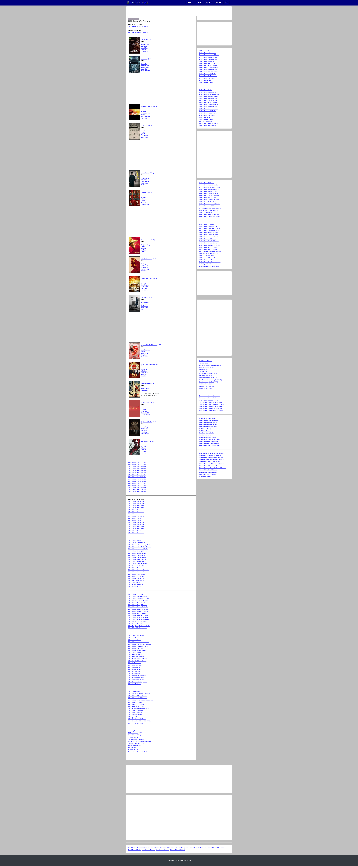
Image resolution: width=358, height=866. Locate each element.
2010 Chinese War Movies (136, 533)
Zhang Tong (144, 427)
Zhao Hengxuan (145, 350)
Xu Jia (143, 130)
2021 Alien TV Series (134, 691)
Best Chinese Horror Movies (208, 426)
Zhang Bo (144, 449)
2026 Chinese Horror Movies (208, 65)
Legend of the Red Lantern (149, 345)
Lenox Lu (143, 453)
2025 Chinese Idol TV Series (207, 239)
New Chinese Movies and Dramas (138, 847)
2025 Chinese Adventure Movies (209, 94)
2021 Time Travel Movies (136, 679)
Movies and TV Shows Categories (177, 847)
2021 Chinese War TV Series (137, 468)
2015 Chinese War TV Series (137, 481)
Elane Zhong (144, 48)
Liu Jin (143, 251)
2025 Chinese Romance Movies (208, 109)
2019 (133, 26)
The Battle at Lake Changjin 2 (208, 380)
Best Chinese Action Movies (207, 418)
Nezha (201, 371)
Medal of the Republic (147, 364)
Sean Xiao (144, 46)
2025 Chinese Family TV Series (208, 234)
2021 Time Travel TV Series (137, 719)
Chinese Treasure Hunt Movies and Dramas (212, 468)
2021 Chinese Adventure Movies (138, 549)
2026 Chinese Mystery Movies (208, 69)
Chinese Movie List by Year (197, 847)
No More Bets (203, 384)
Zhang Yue (144, 69)
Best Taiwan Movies (205, 435)
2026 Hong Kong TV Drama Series (210, 208)
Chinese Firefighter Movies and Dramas (211, 459)
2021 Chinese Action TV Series (137, 596)
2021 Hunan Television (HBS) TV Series (140, 721)
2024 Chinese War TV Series (137, 462)
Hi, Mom (202, 369)
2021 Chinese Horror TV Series (138, 611)
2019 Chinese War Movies (136, 514)
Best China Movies (205, 431)
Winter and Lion (146, 441)
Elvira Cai (144, 304)
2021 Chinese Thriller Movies (137, 576)
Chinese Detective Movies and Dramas (211, 457)
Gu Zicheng (144, 306)
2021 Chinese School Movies (137, 650)
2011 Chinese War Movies (136, 531)
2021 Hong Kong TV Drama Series (139, 626)
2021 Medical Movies (134, 663)
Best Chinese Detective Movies (208, 441)
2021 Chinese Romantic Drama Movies (140, 572)
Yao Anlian (144, 409)
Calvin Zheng (145, 433)
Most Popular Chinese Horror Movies (210, 408)
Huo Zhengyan (145, 116)
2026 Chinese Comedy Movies (208, 57)
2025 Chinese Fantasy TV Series (209, 237)
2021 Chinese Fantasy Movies (137, 557)
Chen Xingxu (145, 285)
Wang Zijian (144, 307)
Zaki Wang (144, 448)
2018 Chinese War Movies (136, 516)
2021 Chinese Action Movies (136, 542)
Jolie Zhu (143, 202)
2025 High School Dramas (207, 264)
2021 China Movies (134, 582)
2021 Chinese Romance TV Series (138, 619)
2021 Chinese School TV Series (137, 698)
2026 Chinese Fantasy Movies (208, 61)
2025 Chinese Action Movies (207, 92)
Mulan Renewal (145, 383)
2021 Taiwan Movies (134, 586)
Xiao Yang (144, 288)
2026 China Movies (205, 80)
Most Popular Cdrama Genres (208, 400)
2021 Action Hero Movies (136, 635)
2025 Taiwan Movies (205, 121)
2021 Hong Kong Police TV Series (138, 708)
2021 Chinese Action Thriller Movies (139, 547)
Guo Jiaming (145, 135)
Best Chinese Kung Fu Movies (208, 429)
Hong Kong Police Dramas (207, 474)
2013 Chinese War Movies (136, 526)
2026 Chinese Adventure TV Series (209, 187)
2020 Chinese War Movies (136, 512)
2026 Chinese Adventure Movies (209, 55)
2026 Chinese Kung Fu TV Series (209, 199)
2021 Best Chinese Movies (136, 580)
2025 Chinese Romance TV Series (209, 245)
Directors (163, 847)
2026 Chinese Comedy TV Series (209, 189)
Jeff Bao (143, 111)
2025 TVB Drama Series (206, 255)
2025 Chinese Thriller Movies (208, 113)
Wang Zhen (144, 183)
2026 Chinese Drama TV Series (208, 191)
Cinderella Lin (145, 413)
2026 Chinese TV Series (206, 183)
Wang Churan (145, 388)
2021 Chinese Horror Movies (137, 561)
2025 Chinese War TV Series (208, 249)
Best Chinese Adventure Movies (208, 420)
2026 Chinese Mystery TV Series (209, 202)
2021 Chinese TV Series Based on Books (140, 700)
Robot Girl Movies (205, 476)
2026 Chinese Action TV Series (208, 185)
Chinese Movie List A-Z (177, 850)
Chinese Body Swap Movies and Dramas (211, 453)
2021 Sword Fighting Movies (137, 675)
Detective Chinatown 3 (206, 377)
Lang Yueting (145, 204)
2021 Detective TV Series (136, 704)
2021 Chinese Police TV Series (137, 696)
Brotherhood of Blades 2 (135, 752)
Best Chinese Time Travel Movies (209, 445)
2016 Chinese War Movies (136, 520)
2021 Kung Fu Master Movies (137, 661)
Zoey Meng (144, 118)
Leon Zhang (144, 267)
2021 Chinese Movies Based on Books (139, 644)
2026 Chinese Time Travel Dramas (209, 216)
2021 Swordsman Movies (136, 677)
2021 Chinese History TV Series (138, 609)
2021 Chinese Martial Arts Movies (138, 642)
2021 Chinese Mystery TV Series (138, 617)
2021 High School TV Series (136, 706)
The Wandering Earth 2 (206, 382)
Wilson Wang (145, 65)
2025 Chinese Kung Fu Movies (208, 104)
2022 (143, 26)
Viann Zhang (144, 286)
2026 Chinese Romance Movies (208, 71)
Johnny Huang (145, 44)
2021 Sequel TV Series (135, 714)
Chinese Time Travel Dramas (208, 472)
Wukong (130, 737)
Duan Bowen (144, 290)
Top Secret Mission (146, 422)
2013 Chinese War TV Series (137, 485)
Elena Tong (144, 411)
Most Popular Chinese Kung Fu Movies (211, 410)
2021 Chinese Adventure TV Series (138, 598)
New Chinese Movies (148, 850)
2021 (139, 26)
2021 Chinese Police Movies (136, 648)
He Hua (143, 184)
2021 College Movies (134, 652)
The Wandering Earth (135, 739)
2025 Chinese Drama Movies (208, 98)
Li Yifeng (143, 283)
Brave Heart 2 (145, 173)
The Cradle (144, 192)
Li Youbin (143, 49)
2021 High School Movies (136, 656)
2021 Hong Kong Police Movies (137, 658)
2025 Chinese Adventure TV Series (209, 228)
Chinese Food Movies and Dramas (209, 461)
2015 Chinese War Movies (136, 522)
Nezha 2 (201, 363)
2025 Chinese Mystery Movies (208, 106)
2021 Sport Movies (134, 673)
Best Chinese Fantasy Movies (208, 424)
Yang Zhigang (145, 178)
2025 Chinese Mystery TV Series (209, 243)
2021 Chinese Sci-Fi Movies (136, 574)
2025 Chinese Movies (205, 90)
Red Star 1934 (145, 402)
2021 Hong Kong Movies (135, 584)
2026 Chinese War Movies (207, 78)
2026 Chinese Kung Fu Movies (208, 67)
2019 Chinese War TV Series (137, 472)
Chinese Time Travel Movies (208, 470)
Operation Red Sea (205, 386)
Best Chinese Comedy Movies (208, 422)
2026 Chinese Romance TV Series (209, 204)
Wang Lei (143, 374)
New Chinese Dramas (162, 850)
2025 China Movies (205, 117)
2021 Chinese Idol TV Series (137, 613)
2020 (136, 26)
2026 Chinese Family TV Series (208, 193)
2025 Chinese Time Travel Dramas (209, 262)
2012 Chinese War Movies (136, 528)
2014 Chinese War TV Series (137, 483)
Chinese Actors (154, 847)
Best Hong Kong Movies (206, 433)
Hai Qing (143, 114)
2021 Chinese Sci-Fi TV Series (137, 621)
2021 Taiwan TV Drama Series (137, 628)
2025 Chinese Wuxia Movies (207, 125)
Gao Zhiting (144, 64)
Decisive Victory (146, 239)
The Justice (144, 297)
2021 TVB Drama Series (135, 723)
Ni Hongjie (144, 179)
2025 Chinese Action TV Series (208, 226)
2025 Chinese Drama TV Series (208, 232)
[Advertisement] (171, 11)
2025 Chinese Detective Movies (208, 123)
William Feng (145, 269)
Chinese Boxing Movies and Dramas (210, 455)
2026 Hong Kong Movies (206, 82)
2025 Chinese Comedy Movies (208, 96)
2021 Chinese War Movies (136, 510)
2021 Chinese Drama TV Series (137, 603)
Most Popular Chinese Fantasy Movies (211, 406)
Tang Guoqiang (145, 245)
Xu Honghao (144, 51)
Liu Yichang (144, 390)
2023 (146, 26)
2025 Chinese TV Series (206, 224)
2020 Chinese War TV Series (137, 470)
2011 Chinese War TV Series (137, 489)
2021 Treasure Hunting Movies (137, 682)
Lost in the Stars (204, 388)
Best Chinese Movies (205, 361)
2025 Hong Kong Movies (206, 119)
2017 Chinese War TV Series (137, 477)
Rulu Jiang (144, 371)
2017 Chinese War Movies (136, 518)
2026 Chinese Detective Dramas (209, 214)
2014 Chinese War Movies (136, 524)
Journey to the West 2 (135, 743)
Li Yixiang (144, 432)
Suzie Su (143, 248)
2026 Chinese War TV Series (208, 206)
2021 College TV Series (135, 702)
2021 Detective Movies (135, 654)
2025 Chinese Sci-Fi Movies (207, 111)
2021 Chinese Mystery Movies (137, 565)
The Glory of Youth (146, 278)
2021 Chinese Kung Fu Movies (137, 563)
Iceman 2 (131, 749)
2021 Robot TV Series (135, 712)
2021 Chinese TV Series (135, 594)
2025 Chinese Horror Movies (208, 102)
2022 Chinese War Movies (136, 507)
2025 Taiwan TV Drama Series (208, 253)
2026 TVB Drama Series (206, 212)
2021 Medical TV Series (135, 710)
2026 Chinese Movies (205, 50)
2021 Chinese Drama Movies (137, 553)
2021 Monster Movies (135, 665)
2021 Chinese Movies (134, 540)
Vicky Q (143, 132)
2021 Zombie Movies (134, 684)
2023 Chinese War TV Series (137, 464)
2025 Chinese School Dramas (208, 260)
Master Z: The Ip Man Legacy (137, 741)
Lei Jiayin (144, 369)
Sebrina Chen (145, 67)
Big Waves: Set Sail (146, 106)
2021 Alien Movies (133, 637)
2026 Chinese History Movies (208, 63)
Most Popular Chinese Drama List (209, 396)
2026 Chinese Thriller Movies (208, 76)
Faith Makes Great (146, 259)
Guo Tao (143, 376)
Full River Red (203, 375)
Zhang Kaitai (145, 181)
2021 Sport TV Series (134, 717)
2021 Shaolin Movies (134, 669)
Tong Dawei (144, 372)
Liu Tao (143, 246)
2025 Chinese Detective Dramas (209, 257)
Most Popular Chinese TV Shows (209, 398)
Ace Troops (144, 39)
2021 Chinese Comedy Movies (137, 551)
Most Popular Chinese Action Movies (210, 402)
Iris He (143, 351)
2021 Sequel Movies (134, 667)
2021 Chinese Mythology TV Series (139, 693)
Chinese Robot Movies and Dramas (210, 466)
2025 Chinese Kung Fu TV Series (209, 241)
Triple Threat (132, 735)
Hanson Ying (144, 428)
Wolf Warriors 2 (133, 733)
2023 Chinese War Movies (136, 505)
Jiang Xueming (145, 70)
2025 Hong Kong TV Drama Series (210, 251)
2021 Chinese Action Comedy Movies (139, 545)
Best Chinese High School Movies (209, 443)
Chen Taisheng (145, 113)
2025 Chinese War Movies (136, 501)
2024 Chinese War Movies (136, 503)
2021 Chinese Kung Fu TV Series (138, 615)
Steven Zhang (145, 302)
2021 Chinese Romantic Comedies (138, 570)
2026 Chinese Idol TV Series (207, 197)
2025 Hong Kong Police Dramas (209, 266)
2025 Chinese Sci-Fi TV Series (208, 247)
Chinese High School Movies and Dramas (211, 463)
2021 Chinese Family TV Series (137, 605)
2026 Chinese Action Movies (207, 53)
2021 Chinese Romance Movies (137, 568)
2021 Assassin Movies (134, 640)
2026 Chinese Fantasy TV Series (209, 195)
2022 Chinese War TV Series (137, 466)
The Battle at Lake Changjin (207, 365)
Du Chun (143, 446)
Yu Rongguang (145, 414)
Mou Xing (144, 430)
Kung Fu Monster (133, 745)
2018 (129, 26)
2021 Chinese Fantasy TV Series (138, 607)
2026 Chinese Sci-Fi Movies (207, 74)
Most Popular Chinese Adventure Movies (211, 404)
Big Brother (132, 747)
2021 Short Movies (134, 671)
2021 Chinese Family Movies (137, 555)
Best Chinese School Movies (207, 437)
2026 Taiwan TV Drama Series (208, 210)
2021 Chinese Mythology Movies (138, 646)
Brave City (144, 125)
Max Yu (143, 309)
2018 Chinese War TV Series (137, 475)
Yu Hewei (143, 250)
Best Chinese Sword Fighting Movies (210, 439)
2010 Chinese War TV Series (137, 491)
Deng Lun (144, 270)
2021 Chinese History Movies (137, 559)
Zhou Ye (143, 200)
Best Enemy (144, 59)
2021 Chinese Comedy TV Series (138, 600)
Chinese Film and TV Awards (216, 847)
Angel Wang (144, 265)
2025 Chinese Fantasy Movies (208, 100)
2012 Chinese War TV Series (137, 487)
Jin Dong (143, 264)
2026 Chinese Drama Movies (208, 59)
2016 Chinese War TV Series (137, 479)
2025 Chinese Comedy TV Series (209, 230)
